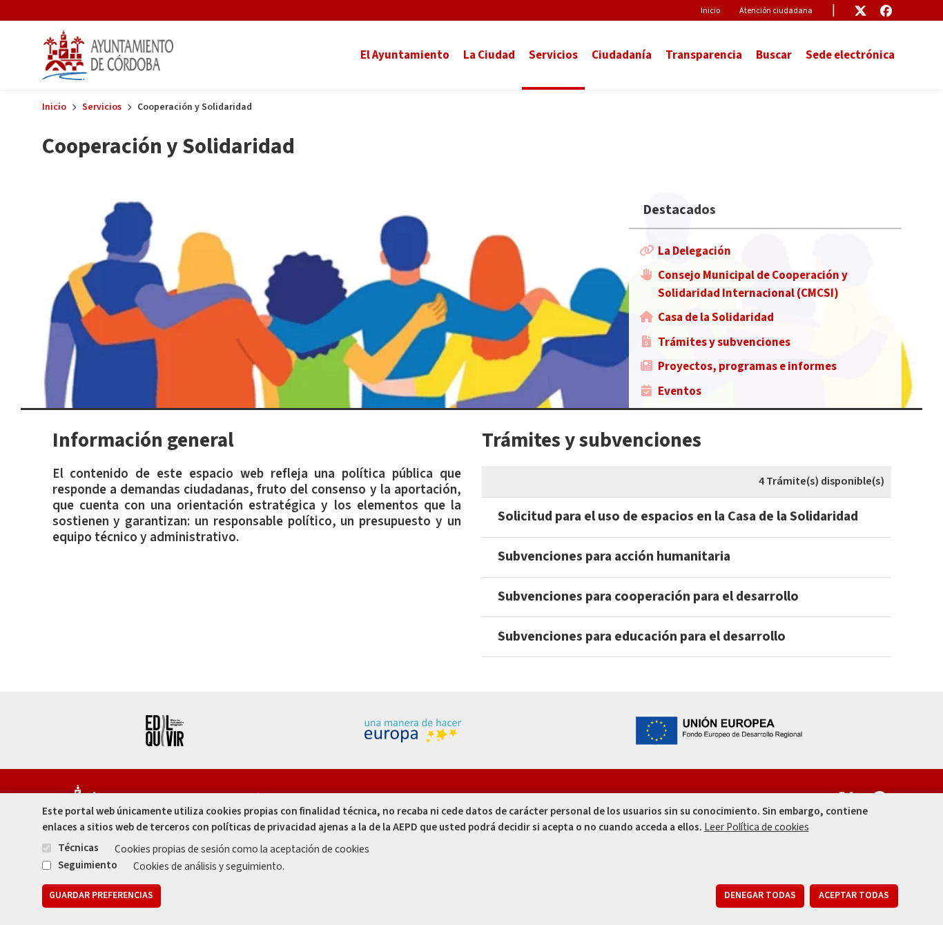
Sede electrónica (850, 55)
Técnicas (78, 848)
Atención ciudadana (776, 11)
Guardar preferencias (101, 896)
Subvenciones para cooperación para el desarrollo (648, 596)
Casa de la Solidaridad (716, 317)
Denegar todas (760, 896)
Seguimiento (87, 865)
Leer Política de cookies (756, 827)
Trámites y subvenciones (724, 342)
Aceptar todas (854, 896)
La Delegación (694, 251)
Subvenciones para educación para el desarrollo (642, 636)
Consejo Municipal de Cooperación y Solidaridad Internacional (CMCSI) (753, 284)
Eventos (679, 391)
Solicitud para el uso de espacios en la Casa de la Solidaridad (678, 516)
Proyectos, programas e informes (747, 366)
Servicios (101, 107)
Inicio (710, 11)
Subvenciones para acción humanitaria (614, 556)
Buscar (774, 55)
